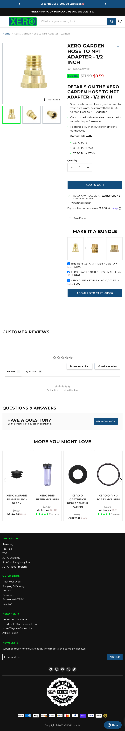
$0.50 (16, 510)
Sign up (115, 657)
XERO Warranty (11, 557)
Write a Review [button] (109, 366)
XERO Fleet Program (14, 566)
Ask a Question (105, 421)
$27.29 (46, 506)
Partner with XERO (13, 599)
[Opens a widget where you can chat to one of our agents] (113, 725)
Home (6, 33)
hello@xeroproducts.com (24, 624)
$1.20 (78, 517)
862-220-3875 (19, 619)
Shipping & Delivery (13, 586)
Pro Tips (7, 548)
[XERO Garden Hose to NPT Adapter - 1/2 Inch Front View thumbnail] (51, 115)
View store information (81, 203)
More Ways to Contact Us (17, 628)
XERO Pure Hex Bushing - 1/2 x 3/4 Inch (97, 280)
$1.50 (77, 514)
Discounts (8, 595)
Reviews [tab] (11, 371)
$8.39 (107, 506)
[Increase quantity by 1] (88, 167)
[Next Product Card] (120, 480)
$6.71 (108, 510)
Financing (8, 544)
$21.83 (47, 510)
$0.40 (16, 513)
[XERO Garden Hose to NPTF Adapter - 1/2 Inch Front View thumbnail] (11, 115)
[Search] (111, 21)
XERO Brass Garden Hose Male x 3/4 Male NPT (97, 272)
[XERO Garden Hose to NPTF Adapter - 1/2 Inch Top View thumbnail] (31, 115)
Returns (7, 590)
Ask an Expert (10, 633)
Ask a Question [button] (81, 366)
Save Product (80, 218)
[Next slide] (105, 4)
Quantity (72, 160)
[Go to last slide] (20, 4)
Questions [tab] (31, 371)
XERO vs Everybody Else (16, 562)
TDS (4, 553)
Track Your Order (11, 581)
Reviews (7, 604)
